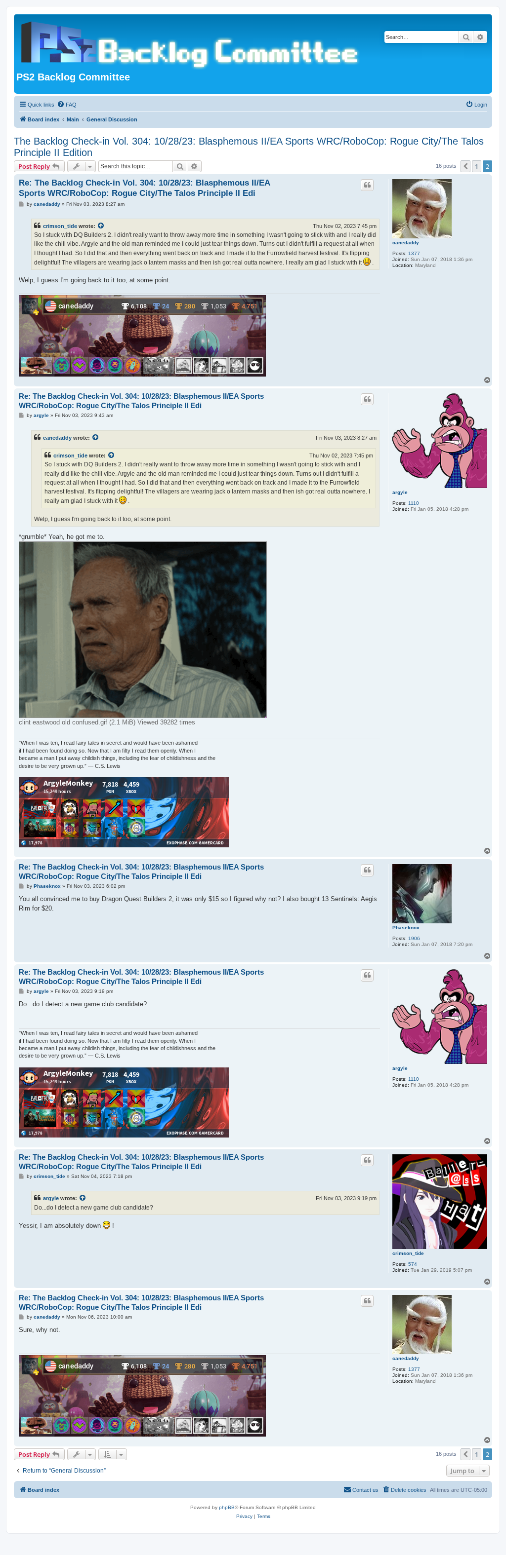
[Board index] (191, 44)
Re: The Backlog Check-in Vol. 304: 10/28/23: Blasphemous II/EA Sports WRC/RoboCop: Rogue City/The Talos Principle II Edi (144, 188)
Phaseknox (406, 927)
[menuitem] (67, 105)
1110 (413, 503)
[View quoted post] (101, 226)
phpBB (227, 1507)
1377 (414, 253)
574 (412, 1264)
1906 (414, 938)
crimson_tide (60, 226)
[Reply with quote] (367, 185)
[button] (465, 166)
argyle (400, 492)
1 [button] (476, 166)
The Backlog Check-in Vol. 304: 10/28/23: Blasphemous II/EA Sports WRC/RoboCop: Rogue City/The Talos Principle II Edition (249, 147)
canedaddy (405, 242)
